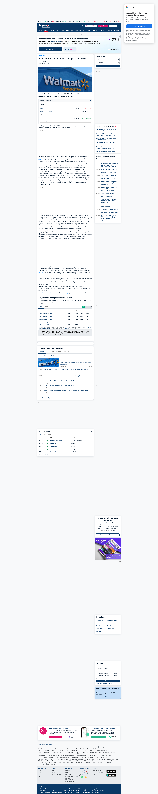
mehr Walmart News (44, 396)
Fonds (58, 30)
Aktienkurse (99, 620)
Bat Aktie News (42, 762)
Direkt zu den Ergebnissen (103, 683)
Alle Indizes (110, 623)
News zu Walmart (61, 34)
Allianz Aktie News (102, 750)
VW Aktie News (51, 764)
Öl (106, 21)
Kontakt (40, 770)
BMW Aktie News (52, 762)
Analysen (51, 111)
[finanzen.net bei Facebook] (83, 771)
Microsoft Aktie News (43, 752)
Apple (43, 272)
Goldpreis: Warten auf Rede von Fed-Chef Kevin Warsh (106, 138)
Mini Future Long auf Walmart (47, 322)
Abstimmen (108, 681)
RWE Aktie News (78, 754)
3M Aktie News (42, 764)
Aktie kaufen (85, 111)
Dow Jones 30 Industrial (46, 119)
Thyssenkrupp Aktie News (67, 755)
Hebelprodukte (79, 30)
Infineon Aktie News (55, 754)
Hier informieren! (101, 697)
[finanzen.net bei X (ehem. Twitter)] (80, 774)
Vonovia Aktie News (105, 755)
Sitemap (40, 776)
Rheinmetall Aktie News (93, 749)
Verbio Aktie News (105, 762)
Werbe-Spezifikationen (58, 774)
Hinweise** (67, 328)
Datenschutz (68, 772)
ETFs (62, 30)
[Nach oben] (117, 792)
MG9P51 (49, 328)
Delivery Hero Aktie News (83, 761)
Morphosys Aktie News (77, 757)
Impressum (68, 770)
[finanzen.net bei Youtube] (87, 771)
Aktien (40, 30)
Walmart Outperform (56, 440)
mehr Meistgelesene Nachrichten (105, 151)
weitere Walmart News (102, 221)
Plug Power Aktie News (109, 752)
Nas (80, 21)
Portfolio (98, 631)
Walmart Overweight (55, 449)
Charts (41, 111)
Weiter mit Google (139, 26)
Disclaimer (68, 774)
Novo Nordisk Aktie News (91, 757)
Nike (39, 272)
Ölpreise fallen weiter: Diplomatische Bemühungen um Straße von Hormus (106, 147)
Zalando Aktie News (63, 762)
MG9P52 (89, 327)
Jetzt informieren (50, 49)
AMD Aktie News (42, 757)
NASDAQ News (103, 747)
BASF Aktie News (42, 750)
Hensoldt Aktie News (43, 754)
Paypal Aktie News (68, 754)
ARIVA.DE (77, 792)
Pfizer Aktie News (104, 757)
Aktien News (49, 747)
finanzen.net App (97, 770)
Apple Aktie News (81, 752)
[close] (150, 7)
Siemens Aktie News (77, 759)
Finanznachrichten (59, 747)
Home (40, 34)
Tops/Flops (110, 626)
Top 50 (98, 626)
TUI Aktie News (91, 750)
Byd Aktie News (42, 755)
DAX (39, 21)
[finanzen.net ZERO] (113, 41)
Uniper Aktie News (53, 757)
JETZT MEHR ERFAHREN (98, 737)
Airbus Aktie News (112, 754)
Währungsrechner (98, 772)
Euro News (49, 749)
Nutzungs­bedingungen (71, 776)
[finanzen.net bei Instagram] (80, 771)
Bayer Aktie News (53, 750)
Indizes (52, 30)
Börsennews (41, 747)
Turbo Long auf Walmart (45, 313)
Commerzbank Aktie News (94, 752)
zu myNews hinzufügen (45, 398)
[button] (91, 26)
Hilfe (53, 770)
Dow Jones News (93, 747)
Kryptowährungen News (59, 749)
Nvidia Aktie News (81, 749)
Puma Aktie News (101, 759)
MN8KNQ (41, 328)
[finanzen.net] (44, 25)
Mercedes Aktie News (81, 755)
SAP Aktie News (55, 752)
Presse (39, 774)
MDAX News (75, 747)
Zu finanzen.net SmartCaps (107, 535)
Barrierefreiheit (69, 781)
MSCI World (58, 21)
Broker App (96, 774)
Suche (108, 66)
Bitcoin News (71, 749)
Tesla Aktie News (106, 749)
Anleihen (88, 30)
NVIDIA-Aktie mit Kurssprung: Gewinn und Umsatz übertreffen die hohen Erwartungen (106, 130)
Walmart (42, 108)
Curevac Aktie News (90, 759)
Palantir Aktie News (53, 759)
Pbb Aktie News (94, 762)
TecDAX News (84, 747)
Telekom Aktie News (108, 761)
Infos (67, 294)
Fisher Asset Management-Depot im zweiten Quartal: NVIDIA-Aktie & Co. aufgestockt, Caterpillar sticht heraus (106, 134)
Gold (114, 21)
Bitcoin (89, 21)
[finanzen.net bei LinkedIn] (83, 774)
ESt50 (48, 21)
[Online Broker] (44, 27)
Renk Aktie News (88, 754)
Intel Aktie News (42, 759)
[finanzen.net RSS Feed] (85, 777)
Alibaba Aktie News (96, 761)
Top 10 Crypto (70, 21)
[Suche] (82, 26)
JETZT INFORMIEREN (55, 737)
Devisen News (112, 747)
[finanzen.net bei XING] (87, 774)
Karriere (40, 772)
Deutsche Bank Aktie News (67, 752)
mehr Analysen (42, 454)
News (46, 30)
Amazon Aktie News (64, 750)
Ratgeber (117, 30)
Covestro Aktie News (65, 759)
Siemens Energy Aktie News (78, 750)
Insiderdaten (99, 628)
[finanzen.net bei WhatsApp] (82, 777)
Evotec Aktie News (64, 757)
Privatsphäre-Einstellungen (69, 779)
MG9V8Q (45, 328)
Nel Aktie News (42, 761)
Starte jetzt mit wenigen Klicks (47, 292)
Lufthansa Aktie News (100, 754)
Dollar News (41, 749)
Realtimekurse (100, 623)
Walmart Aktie (51, 34)
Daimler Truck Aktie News (54, 761)
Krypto (103, 30)
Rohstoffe (96, 30)
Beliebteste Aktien (112, 620)
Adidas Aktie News (112, 759)
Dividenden (110, 628)
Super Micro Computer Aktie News (79, 762)
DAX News (68, 747)
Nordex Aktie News (94, 755)
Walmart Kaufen (54, 446)
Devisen (109, 30)
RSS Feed (86, 396)
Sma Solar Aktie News (69, 761)
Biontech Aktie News (53, 755)
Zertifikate (69, 30)
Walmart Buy (53, 443)
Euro (98, 21)
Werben (54, 772)
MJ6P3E (85, 327)
